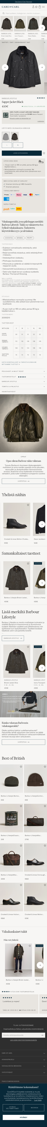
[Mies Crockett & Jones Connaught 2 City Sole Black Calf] (35, 858)
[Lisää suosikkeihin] (27, 506)
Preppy (29, 239)
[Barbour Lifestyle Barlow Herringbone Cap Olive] (11, 795)
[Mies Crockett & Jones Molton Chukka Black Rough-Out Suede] (16, 520)
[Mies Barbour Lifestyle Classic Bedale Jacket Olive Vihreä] (33, 25)
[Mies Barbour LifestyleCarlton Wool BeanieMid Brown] (35, 780)
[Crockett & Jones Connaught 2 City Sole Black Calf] (35, 874)
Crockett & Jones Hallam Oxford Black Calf (10, 916)
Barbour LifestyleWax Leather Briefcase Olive (9, 876)
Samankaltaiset (21, 554)
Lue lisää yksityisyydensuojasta (23, 1041)
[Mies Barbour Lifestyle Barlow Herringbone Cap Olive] (11, 780)
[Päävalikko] (43, 8)
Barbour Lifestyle (6, 35)
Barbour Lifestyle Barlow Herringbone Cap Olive (10, 797)
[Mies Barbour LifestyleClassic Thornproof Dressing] (11, 819)
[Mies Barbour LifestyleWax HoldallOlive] (35, 819)
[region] (23, 1005)
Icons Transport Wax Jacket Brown (19, 37)
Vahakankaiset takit (22, 43)
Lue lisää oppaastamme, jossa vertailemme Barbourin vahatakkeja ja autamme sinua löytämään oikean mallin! (22, 286)
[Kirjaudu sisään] (33, 8)
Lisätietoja (41, 122)
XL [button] (18, 146)
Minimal (20, 239)
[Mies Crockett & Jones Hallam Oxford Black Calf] (11, 898)
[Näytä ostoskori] (39, 8)
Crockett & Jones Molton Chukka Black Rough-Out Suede (16, 540)
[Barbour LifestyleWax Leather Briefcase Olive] (11, 874)
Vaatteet (5, 43)
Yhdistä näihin (14, 495)
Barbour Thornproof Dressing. (15, 275)
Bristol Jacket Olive (6, 37)
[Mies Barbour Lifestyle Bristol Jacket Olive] (18, 961)
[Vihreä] (15, 138)
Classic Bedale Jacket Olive (32, 37)
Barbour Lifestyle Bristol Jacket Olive (15, 599)
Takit (11, 43)
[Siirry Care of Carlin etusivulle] (10, 8)
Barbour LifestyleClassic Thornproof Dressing (10, 837)
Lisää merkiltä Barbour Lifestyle (20, 615)
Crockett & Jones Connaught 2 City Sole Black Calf (35, 876)
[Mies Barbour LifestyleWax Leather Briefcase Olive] (11, 858)
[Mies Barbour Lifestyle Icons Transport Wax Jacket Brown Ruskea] (20, 25)
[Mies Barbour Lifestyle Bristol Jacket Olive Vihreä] (6, 25)
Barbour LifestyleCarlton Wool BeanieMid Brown (34, 797)
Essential (9, 239)
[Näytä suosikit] (36, 8)
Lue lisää (38, 1100)
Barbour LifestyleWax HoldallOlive (32, 837)
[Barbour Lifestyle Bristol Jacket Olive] (18, 979)
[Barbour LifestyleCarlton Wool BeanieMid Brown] (35, 795)
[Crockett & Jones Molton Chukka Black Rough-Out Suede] (16, 538)
